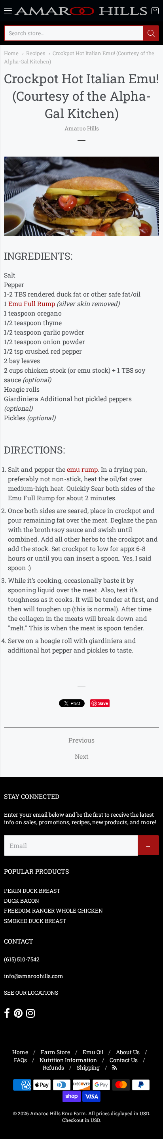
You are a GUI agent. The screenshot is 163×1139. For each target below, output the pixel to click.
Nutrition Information (68, 1060)
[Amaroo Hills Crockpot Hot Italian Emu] (81, 233)
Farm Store (55, 1052)
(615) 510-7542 (22, 959)
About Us (128, 1052)
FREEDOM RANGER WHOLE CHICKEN (53, 910)
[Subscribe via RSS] (114, 1067)
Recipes (35, 53)
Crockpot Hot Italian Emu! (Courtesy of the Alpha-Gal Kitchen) (81, 96)
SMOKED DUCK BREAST (35, 921)
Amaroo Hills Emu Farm (58, 1113)
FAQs (20, 1060)
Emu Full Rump (31, 303)
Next (82, 756)
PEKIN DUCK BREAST (32, 890)
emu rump (82, 469)
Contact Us (124, 1060)
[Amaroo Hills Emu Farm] (81, 10)
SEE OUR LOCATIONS (31, 992)
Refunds (53, 1067)
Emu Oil (93, 1052)
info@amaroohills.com (33, 976)
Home (11, 53)
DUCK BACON (21, 900)
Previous (81, 740)
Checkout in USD (81, 1120)
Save (103, 703)
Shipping (88, 1067)
